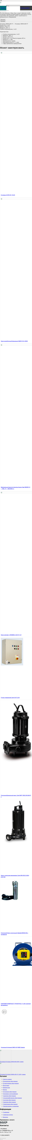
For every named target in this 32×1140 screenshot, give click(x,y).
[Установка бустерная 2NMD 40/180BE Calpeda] (4, 1014)
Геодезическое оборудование (10, 1081)
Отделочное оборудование (9, 1091)
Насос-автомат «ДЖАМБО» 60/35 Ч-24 (11, 635)
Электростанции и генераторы (11, 1106)
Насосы (5, 1089)
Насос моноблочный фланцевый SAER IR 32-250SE (14, 341)
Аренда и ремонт (7, 1079)
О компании (6, 1112)
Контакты (5, 1117)
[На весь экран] (2, 1138)
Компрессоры (6, 1087)
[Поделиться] (3, 1138)
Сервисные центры (8, 1114)
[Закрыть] (8, 10)
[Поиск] (7, 10)
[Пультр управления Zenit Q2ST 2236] (12, 665)
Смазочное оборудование (9, 1102)
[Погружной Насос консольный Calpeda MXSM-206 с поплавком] (9, 900)
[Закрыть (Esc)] (5, 1138)
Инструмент (6, 1085)
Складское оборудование (9, 1100)
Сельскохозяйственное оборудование (12, 1098)
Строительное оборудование (10, 1104)
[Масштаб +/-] (0, 1138)
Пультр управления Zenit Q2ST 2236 (10, 697)
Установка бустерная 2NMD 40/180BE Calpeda (13, 1047)
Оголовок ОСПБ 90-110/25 (8, 195)
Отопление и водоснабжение (10, 1093)
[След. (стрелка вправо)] (2, 1139)
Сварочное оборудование (9, 1095)
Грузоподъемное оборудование (11, 1083)
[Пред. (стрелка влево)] (0, 1139)
